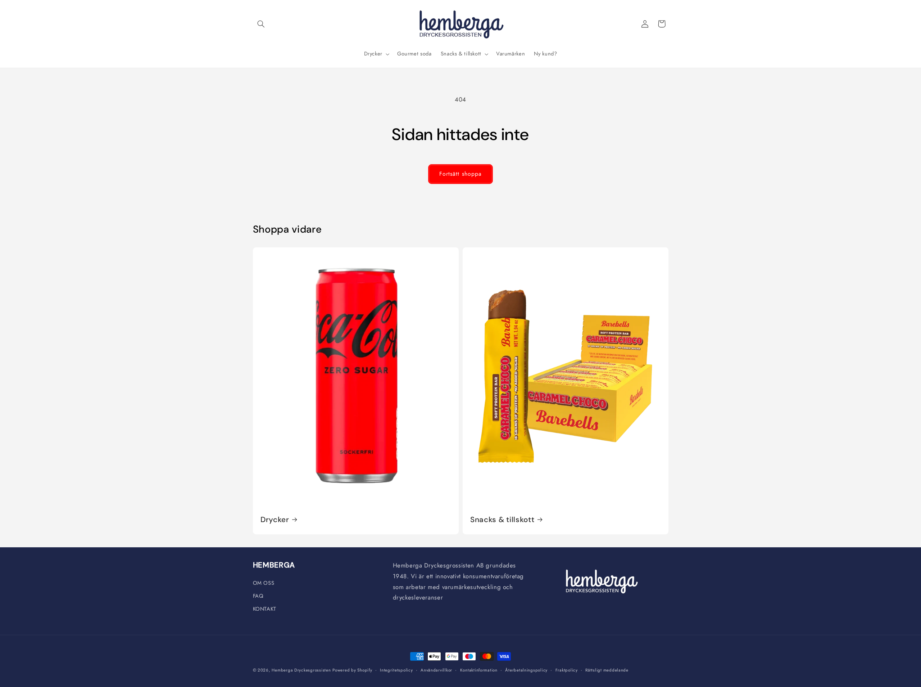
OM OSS (264, 583)
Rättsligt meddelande (607, 670)
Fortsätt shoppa (460, 174)
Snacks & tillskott (502, 519)
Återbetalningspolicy (526, 670)
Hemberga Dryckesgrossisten (301, 670)
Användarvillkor (436, 670)
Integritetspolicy (396, 670)
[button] (261, 23)
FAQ (258, 596)
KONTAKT (264, 609)
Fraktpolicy (566, 670)
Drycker (274, 519)
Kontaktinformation (479, 670)
